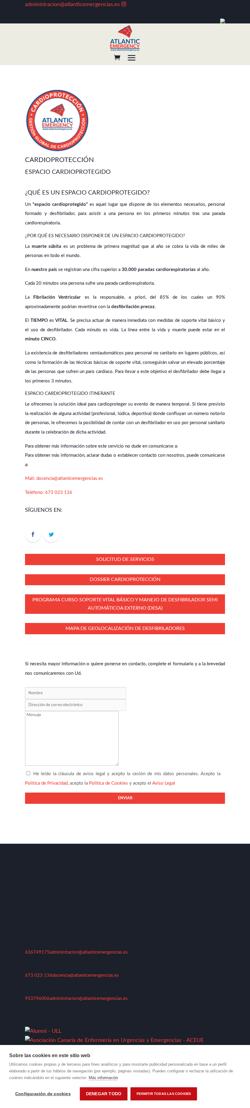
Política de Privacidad (46, 783)
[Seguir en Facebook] (33, 534)
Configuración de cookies (43, 1094)
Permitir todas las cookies (164, 1094)
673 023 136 (58, 492)
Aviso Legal (163, 783)
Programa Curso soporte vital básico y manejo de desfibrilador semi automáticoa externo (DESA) (125, 603)
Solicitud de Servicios (125, 559)
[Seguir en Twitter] (51, 534)
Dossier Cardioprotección (125, 579)
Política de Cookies (108, 783)
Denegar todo (103, 1094)
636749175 (37, 952)
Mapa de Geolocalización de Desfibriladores (125, 628)
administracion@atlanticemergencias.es (72, 4)
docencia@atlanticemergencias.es (69, 478)
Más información (103, 1077)
